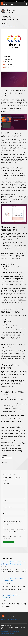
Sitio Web (5, 513)
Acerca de (3, 619)
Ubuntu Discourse (9, 67)
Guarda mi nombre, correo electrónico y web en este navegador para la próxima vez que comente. (13, 523)
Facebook (9, 26)
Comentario (6, 483)
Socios (8, 619)
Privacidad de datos (14, 631)
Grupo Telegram (9, 61)
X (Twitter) (3, 26)
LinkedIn (15, 26)
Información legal (5, 631)
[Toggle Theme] (24, 1)
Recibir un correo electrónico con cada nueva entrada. (12, 537)
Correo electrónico (8, 507)
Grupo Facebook (9, 59)
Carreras (12, 619)
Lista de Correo (8, 64)
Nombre (5, 500)
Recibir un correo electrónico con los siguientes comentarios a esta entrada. (14, 530)
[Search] (26, 1)
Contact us (17, 619)
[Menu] (26, 4)
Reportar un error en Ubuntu (7, 633)
